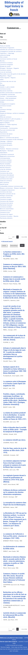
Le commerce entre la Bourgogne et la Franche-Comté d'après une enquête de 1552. (14, 383)
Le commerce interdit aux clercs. (14, 440)
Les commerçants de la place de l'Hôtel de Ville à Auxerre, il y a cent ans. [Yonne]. (14, 337)
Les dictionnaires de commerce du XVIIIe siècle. (14, 547)
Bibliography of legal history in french (14, 6)
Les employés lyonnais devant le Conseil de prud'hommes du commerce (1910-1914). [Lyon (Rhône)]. (14, 478)
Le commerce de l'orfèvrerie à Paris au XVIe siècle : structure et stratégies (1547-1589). (14, 536)
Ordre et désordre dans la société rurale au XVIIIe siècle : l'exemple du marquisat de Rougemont (15, 429)
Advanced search (7, 241)
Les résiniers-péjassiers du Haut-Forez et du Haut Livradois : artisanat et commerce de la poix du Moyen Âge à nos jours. (14, 464)
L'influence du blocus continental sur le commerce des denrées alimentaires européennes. (14, 492)
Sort (22, 245)
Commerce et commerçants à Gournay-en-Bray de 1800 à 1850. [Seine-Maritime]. (14, 266)
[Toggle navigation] (4, 18)
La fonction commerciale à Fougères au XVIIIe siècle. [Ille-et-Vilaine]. (14, 254)
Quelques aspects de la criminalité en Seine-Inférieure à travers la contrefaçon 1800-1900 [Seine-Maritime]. (14, 370)
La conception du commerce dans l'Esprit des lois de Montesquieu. (14, 504)
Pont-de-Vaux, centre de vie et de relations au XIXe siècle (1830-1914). (14, 450)
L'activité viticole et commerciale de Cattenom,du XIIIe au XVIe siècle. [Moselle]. (14, 615)
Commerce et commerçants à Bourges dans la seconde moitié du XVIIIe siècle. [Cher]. (14, 279)
